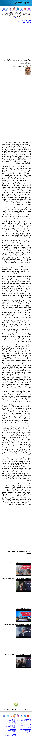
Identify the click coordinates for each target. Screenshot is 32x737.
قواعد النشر (28, 724)
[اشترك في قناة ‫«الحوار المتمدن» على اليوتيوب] (16, 17)
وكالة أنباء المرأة (12, 720)
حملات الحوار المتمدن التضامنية (24, 732)
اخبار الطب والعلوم (12, 730)
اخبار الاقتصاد (13, 729)
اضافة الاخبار (28, 731)
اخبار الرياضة (13, 727)
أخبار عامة (14, 719)
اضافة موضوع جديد (27, 730)
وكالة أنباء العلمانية (12, 724)
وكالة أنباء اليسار (12, 722)
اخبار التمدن (13, 731)
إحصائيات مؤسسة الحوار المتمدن (24, 722)
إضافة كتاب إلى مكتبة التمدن (10, 735)
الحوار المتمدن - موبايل (23, 20)
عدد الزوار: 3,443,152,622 (25, 729)
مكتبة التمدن (28, 727)
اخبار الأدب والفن (12, 721)
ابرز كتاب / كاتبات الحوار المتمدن (24, 725)
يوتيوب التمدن (28, 726)
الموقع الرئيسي (26, 22)
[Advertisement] (16, 39)
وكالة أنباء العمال (12, 725)
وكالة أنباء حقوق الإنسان (11, 726)
